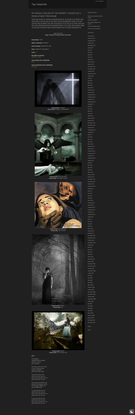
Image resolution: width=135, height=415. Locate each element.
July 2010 (90, 247)
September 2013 (92, 158)
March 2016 (90, 87)
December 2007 (91, 320)
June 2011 (90, 221)
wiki (66, 27)
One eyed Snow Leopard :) (94, 28)
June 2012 (90, 193)
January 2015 (91, 120)
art (39, 21)
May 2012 (90, 195)
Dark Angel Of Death (67, 21)
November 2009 (91, 266)
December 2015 (91, 94)
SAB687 (82, 25)
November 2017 (91, 40)
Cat (49, 21)
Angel (37, 21)
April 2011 (90, 226)
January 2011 (91, 233)
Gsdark (52, 23)
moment (79, 23)
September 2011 (92, 214)
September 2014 (92, 130)
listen (68, 23)
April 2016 (90, 85)
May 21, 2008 (35, 19)
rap (67, 25)
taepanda (44, 27)
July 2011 (90, 219)
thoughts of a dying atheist (56, 27)
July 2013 (90, 162)
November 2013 (91, 153)
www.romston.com (75, 27)
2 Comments (69, 19)
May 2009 (90, 280)
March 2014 (90, 144)
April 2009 (90, 282)
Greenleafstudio (44, 23)
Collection (55, 21)
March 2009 (90, 285)
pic (64, 25)
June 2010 (90, 249)
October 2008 (91, 296)
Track (63, 27)
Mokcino (75, 23)
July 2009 (90, 275)
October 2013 (91, 155)
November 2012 (91, 181)
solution (38, 27)
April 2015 (90, 113)
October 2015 (91, 99)
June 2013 (90, 165)
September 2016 (92, 73)
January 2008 (91, 317)
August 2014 (91, 132)
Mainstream (48, 19)
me (72, 23)
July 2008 (90, 303)
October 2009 (91, 268)
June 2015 (90, 108)
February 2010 (91, 259)
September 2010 (92, 242)
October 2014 (91, 127)
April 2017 (90, 57)
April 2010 (90, 254)
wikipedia (69, 27)
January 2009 (91, 289)
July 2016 (90, 78)
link (65, 23)
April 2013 (90, 170)
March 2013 (90, 172)
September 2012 (92, 186)
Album (82, 19)
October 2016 (91, 71)
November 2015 (91, 97)
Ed (76, 21)
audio (44, 21)
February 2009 (91, 287)
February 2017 (91, 62)
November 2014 (91, 125)
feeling (39, 23)
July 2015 (90, 106)
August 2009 (91, 273)
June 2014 (90, 137)
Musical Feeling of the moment (44, 25)
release (69, 25)
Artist (41, 21)
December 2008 (91, 292)
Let (63, 23)
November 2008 (91, 294)
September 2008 (92, 299)
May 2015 (90, 111)
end (78, 21)
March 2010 (90, 256)
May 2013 (90, 167)
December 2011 (91, 207)
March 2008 (90, 313)
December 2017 (91, 38)
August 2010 (91, 245)
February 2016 (91, 90)
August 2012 (91, 188)
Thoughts (49, 27)
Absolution (78, 19)
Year (80, 27)
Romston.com (77, 25)
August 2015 (91, 104)
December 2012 (91, 179)
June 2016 (90, 80)
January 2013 (91, 177)
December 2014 (91, 123)
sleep (35, 27)
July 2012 (90, 191)
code (52, 21)
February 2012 (91, 202)
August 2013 (91, 160)
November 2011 (91, 209)
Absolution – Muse (36, 57)
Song (41, 27)
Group (49, 23)
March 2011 (90, 228)
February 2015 (91, 118)
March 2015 (90, 116)
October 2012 (91, 184)
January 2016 (91, 92)
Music (33, 25)
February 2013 (91, 174)
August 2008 (91, 301)
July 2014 (90, 134)
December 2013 (91, 151)
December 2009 (91, 263)
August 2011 (91, 216)
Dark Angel (60, 21)
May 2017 (90, 54)
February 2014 (91, 146)
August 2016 (91, 76)
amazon (33, 21)
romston (41, 19)
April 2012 (90, 198)
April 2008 (90, 310)
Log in (89, 330)
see (32, 27)
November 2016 (91, 69)
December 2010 (91, 235)
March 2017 (90, 59)
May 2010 (90, 252)
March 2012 (90, 200)
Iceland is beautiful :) (93, 20)
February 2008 (91, 315)
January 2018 (91, 36)
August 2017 (91, 47)
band (47, 21)
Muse (83, 23)
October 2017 (91, 43)
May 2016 (90, 83)
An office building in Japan (94, 26)
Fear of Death (34, 23)
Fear (81, 21)
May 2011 (90, 224)
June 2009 (90, 278)
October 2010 (91, 240)
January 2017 (91, 64)
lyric (70, 23)
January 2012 (91, 205)
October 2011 (91, 212)
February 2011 (91, 231)
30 (74, 19)
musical (36, 25)
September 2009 (92, 270)
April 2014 (90, 141)
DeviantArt (73, 21)
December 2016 (91, 66)
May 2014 (90, 139)
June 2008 (90, 306)
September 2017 (92, 45)
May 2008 (90, 308)
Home (97, 1)
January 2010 (91, 261)
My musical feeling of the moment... (58, 19)
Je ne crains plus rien (58, 23)
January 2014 (91, 148)
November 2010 (91, 238)
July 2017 (90, 50)
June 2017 (90, 52)
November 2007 (91, 322)
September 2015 (92, 101)
